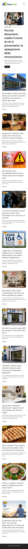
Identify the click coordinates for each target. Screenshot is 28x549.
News (5, 75)
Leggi (7, 66)
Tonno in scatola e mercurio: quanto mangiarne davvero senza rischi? (13, 485)
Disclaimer (17, 545)
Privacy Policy (11, 545)
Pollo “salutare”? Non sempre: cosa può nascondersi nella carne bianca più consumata (13, 448)
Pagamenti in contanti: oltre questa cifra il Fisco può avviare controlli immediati (12, 135)
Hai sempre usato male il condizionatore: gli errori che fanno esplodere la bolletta (13, 293)
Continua (4, 109)
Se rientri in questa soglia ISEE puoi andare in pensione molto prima (14, 330)
